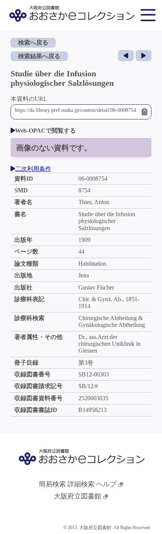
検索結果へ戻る (39, 56)
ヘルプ (106, 484)
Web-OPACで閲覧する (45, 130)
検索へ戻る (33, 42)
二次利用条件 (33, 169)
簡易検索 (52, 484)
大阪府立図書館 (77, 496)
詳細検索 (81, 484)
